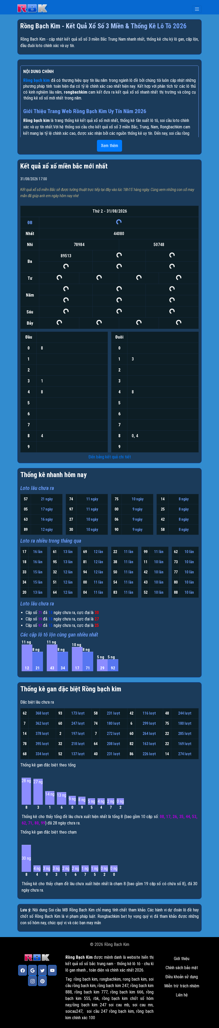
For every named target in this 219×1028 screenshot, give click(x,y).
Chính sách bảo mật (182, 967)
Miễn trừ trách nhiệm (181, 985)
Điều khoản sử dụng (181, 976)
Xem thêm (109, 145)
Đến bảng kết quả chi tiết (109, 456)
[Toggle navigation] (197, 9)
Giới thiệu (181, 958)
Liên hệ (182, 995)
